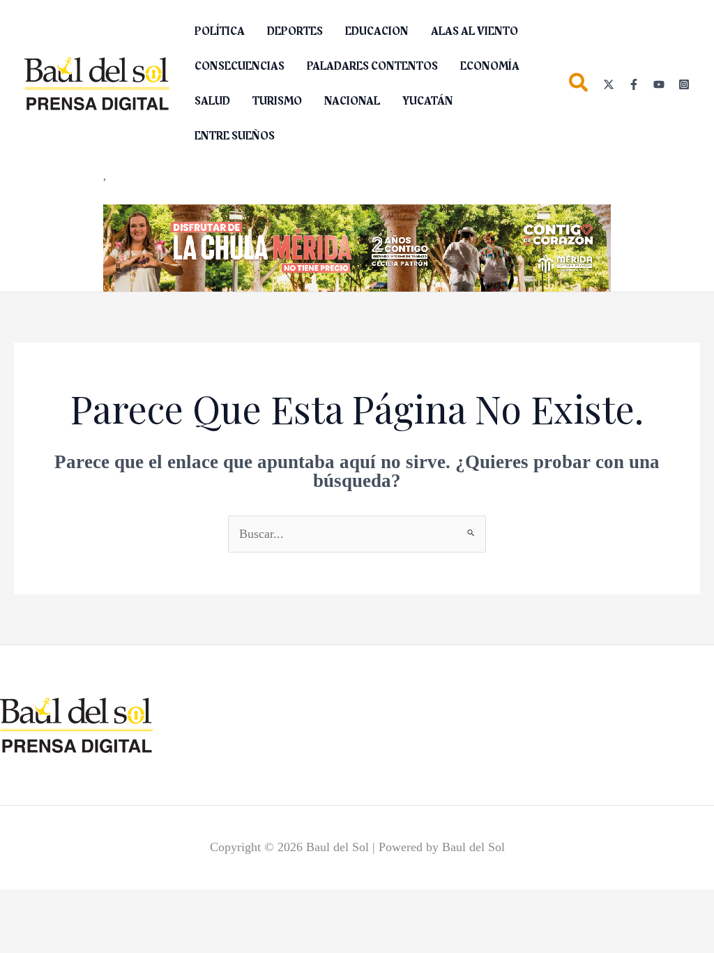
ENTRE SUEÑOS (235, 136)
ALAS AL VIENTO (474, 31)
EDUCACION (377, 31)
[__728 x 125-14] (357, 247)
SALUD (212, 101)
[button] (579, 85)
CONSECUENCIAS (239, 66)
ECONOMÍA (489, 66)
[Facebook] (633, 84)
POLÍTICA (220, 31)
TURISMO (277, 101)
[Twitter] (608, 84)
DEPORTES (295, 31)
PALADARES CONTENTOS (372, 66)
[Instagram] (684, 84)
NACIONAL (352, 101)
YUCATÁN (427, 101)
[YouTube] (658, 84)
